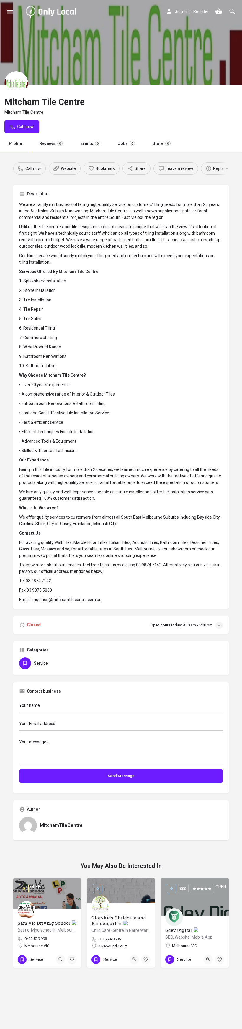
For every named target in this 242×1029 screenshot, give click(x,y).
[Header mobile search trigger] (232, 11)
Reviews (50, 143)
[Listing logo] (16, 83)
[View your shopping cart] (219, 11)
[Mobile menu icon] (10, 12)
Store (161, 143)
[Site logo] (52, 11)
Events (89, 143)
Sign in (181, 11)
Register (201, 11)
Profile (15, 143)
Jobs (125, 143)
